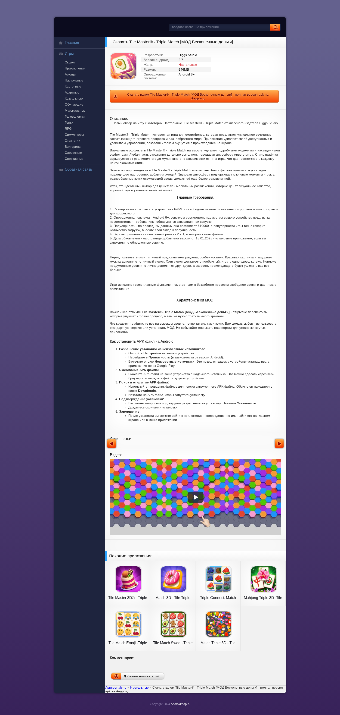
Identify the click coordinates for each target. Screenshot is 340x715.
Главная (72, 42)
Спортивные (74, 158)
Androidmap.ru (180, 704)
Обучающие (74, 104)
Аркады (70, 74)
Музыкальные (75, 110)
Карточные (73, 86)
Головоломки (75, 116)
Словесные (73, 152)
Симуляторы (74, 134)
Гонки (69, 122)
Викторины (73, 146)
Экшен (70, 62)
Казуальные (74, 98)
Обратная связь (78, 169)
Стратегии (72, 140)
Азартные (72, 92)
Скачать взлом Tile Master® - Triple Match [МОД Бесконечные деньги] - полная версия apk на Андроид (198, 96)
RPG (68, 128)
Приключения (75, 68)
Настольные (74, 80)
